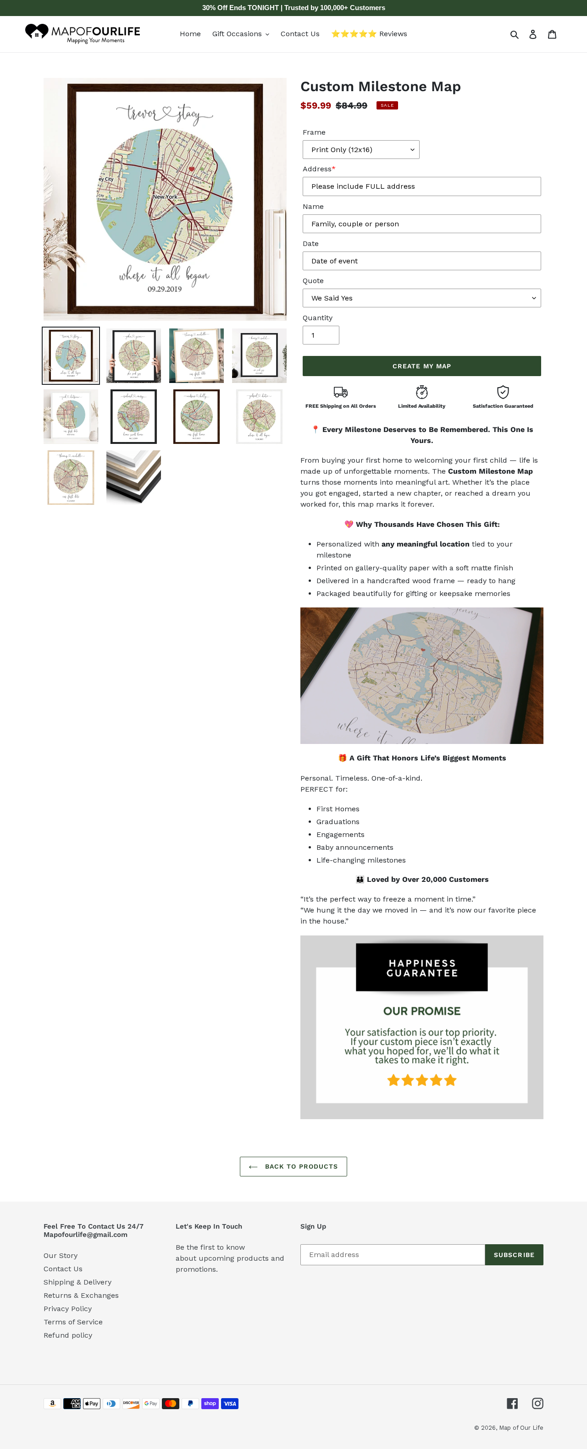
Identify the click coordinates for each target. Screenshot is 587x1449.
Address (319, 168)
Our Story (61, 1255)
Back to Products (300, 1166)
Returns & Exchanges (81, 1295)
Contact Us (63, 1268)
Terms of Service (73, 1322)
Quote (313, 280)
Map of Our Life (521, 1427)
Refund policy (68, 1335)
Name (313, 206)
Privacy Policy (68, 1308)
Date (311, 243)
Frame (314, 132)
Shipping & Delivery (77, 1282)
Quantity (317, 317)
